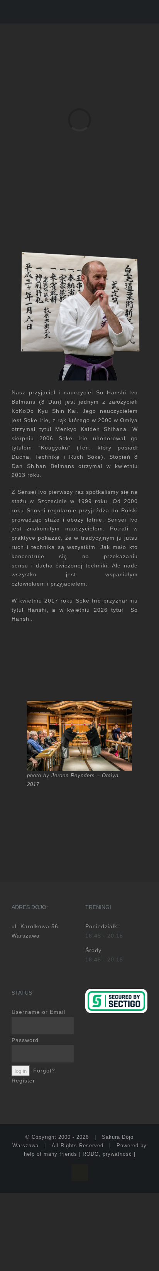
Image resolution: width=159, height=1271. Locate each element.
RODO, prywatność (107, 1154)
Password (25, 1040)
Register (23, 1080)
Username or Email (38, 1012)
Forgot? (44, 1070)
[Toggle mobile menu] (144, 12)
